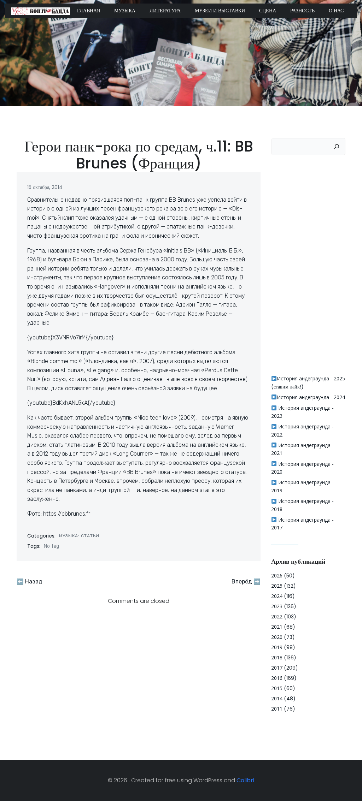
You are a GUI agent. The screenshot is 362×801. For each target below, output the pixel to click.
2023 (276, 606)
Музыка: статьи (79, 535)
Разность (302, 10)
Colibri (245, 780)
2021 (276, 626)
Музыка (124, 10)
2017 (276, 667)
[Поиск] (336, 146)
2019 (276, 647)
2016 (276, 678)
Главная (88, 10)
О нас (336, 10)
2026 (276, 575)
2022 (276, 616)
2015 (276, 688)
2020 (276, 637)
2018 (276, 657)
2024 (276, 596)
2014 (276, 698)
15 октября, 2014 (45, 187)
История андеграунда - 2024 (311, 397)
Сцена (267, 10)
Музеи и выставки (220, 10)
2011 (276, 708)
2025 (276, 585)
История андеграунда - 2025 (311, 378)
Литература (165, 10)
